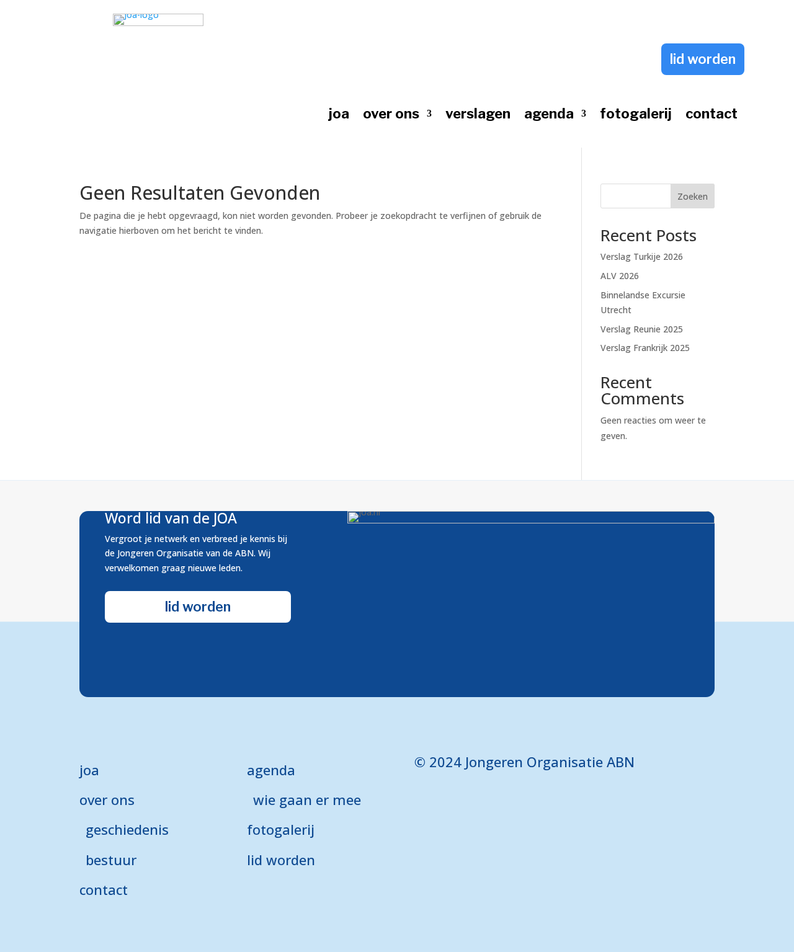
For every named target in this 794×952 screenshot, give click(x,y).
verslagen (478, 115)
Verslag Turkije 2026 (641, 256)
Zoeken (692, 196)
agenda (549, 115)
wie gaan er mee (307, 799)
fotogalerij (636, 115)
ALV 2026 (619, 276)
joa (339, 115)
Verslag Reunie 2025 (641, 329)
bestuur (111, 859)
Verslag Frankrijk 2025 (645, 348)
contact (711, 115)
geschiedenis (127, 829)
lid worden (703, 59)
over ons (391, 115)
